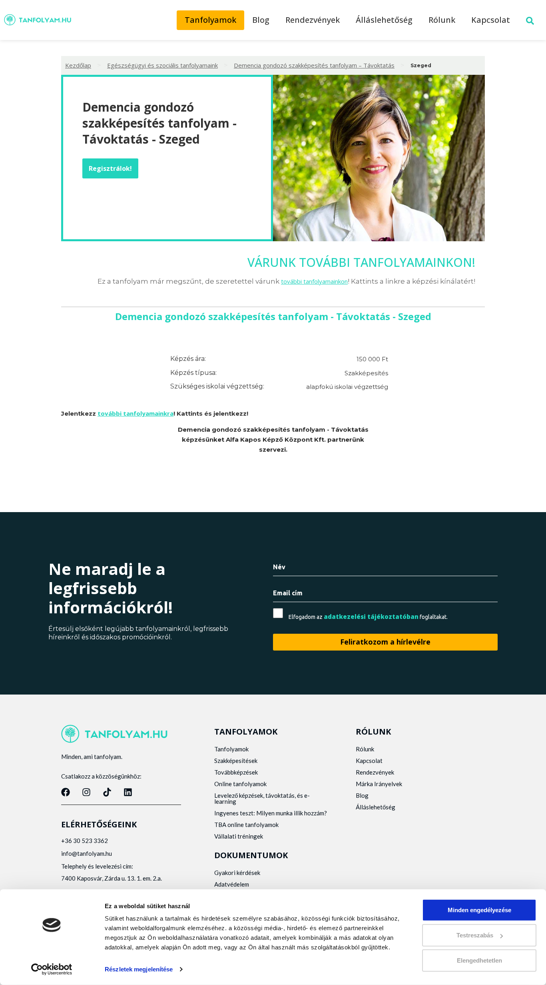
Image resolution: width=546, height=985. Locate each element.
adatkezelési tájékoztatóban (371, 617)
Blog (260, 19)
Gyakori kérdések (237, 872)
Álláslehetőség (384, 19)
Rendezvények (312, 19)
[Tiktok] (107, 792)
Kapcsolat (490, 19)
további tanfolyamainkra (135, 413)
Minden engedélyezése (479, 910)
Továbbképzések (236, 772)
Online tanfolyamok (240, 783)
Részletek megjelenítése (139, 969)
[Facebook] (65, 792)
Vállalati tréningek (238, 836)
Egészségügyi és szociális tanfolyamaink (162, 65)
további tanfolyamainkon (314, 281)
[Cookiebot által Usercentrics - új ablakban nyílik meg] (52, 969)
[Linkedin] (128, 792)
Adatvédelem (231, 884)
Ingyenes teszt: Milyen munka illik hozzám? (270, 813)
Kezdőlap (78, 65)
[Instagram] (86, 792)
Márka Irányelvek (379, 783)
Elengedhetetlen (479, 960)
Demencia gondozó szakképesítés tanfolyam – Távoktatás (314, 65)
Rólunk (441, 19)
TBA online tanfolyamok (246, 824)
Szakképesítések (235, 760)
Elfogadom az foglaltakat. (368, 617)
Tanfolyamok (210, 19)
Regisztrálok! (110, 168)
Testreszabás (474, 935)
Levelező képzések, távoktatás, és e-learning (262, 798)
